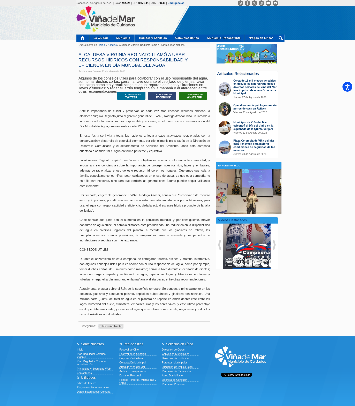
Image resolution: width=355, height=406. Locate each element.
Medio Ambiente (111, 326)
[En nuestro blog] (248, 175)
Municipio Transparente (224, 37)
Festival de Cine (129, 349)
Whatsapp (195, 96)
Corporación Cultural (131, 358)
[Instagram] (261, 3)
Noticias (112, 45)
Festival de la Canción (132, 353)
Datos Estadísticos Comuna (93, 391)
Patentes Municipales (175, 362)
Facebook (164, 96)
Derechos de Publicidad (176, 358)
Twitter (133, 96)
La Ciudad (100, 37)
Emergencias (176, 3)
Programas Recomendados (93, 387)
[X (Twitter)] (254, 3)
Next (274, 245)
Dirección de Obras (173, 349)
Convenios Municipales (175, 353)
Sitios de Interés (86, 383)
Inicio (82, 38)
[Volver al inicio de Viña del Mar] (240, 370)
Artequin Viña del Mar (132, 366)
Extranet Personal (130, 375)
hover (254, 243)
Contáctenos (84, 373)
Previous (219, 245)
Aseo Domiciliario (172, 375)
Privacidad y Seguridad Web (94, 368)
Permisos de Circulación (176, 371)
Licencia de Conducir (174, 379)
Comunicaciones (187, 37)
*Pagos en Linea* (261, 37)
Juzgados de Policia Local (177, 366)
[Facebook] (247, 3)
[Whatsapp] (240, 3)
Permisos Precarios (173, 384)
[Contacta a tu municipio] (275, 3)
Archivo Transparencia (132, 371)
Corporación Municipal (132, 362)
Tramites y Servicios (153, 37)
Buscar (280, 38)
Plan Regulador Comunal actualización (91, 363)
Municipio (123, 37)
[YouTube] (268, 3)
